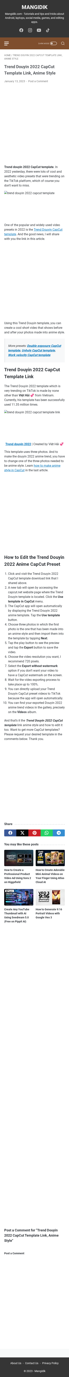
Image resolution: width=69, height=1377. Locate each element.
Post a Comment (38, 81)
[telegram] (59, 832)
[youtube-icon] (39, 31)
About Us (15, 1363)
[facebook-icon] (21, 31)
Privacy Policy (50, 1363)
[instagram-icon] (30, 31)
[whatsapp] (47, 832)
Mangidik (35, 7)
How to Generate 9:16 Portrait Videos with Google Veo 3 (49, 913)
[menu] (8, 43)
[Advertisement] (34, 124)
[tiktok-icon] (47, 31)
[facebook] (10, 832)
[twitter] (22, 832)
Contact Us (31, 1363)
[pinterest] (34, 832)
